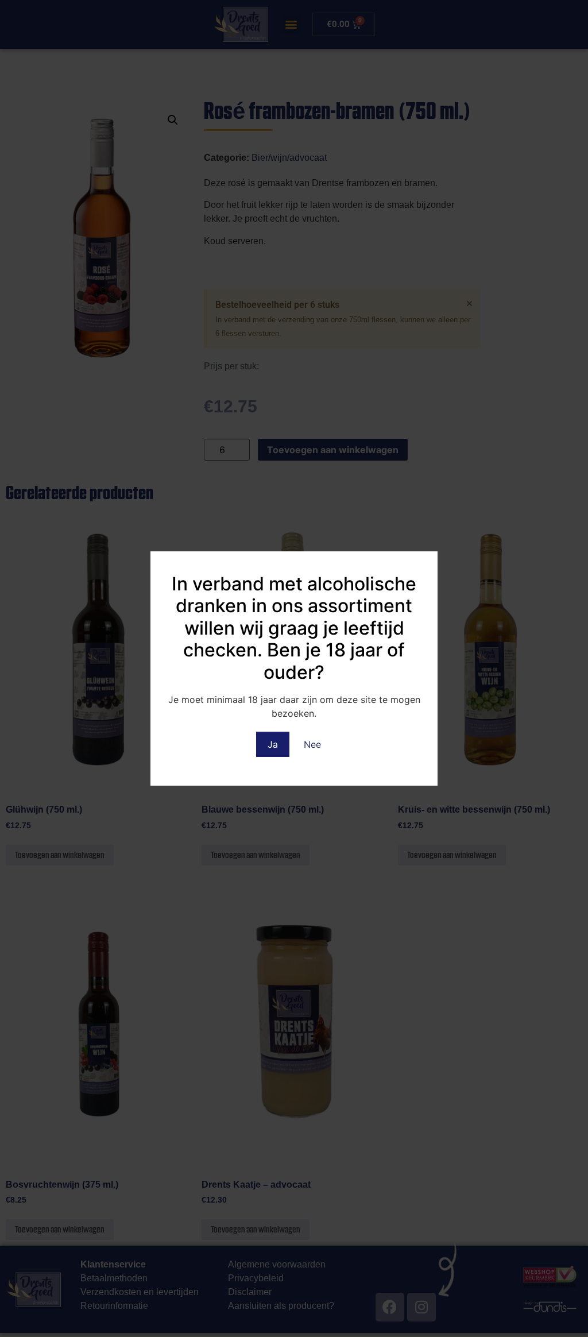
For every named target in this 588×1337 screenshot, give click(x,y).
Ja (273, 744)
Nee (312, 744)
